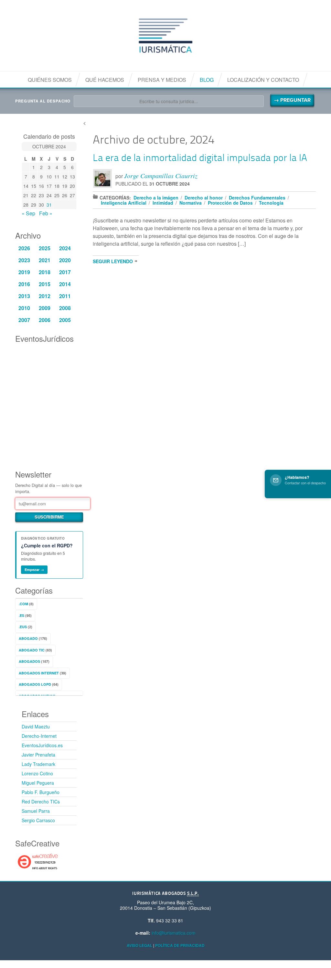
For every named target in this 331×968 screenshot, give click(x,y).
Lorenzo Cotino (37, 773)
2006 (44, 320)
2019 (24, 272)
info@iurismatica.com (174, 933)
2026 (24, 248)
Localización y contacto (263, 79)
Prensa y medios (162, 79)
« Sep (28, 213)
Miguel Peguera (38, 783)
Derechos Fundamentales (257, 197)
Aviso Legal (139, 945)
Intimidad (163, 202)
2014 (65, 284)
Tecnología (271, 202)
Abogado (28, 638)
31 (49, 204)
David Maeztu (36, 726)
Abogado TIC (32, 650)
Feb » (45, 213)
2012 (44, 296)
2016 (24, 284)
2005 (65, 320)
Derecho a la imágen (155, 197)
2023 (24, 260)
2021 (44, 260)
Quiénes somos (50, 79)
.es (21, 615)
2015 (44, 284)
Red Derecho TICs (41, 801)
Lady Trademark (38, 764)
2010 (24, 308)
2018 (44, 272)
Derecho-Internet (39, 736)
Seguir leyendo (113, 261)
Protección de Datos (230, 202)
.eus (23, 626)
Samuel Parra (36, 811)
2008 (65, 308)
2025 (44, 248)
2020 (65, 260)
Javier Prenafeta (38, 754)
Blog (207, 79)
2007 (24, 320)
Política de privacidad (180, 945)
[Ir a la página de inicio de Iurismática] (165, 35)
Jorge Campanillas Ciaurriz (161, 175)
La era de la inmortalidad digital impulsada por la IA (200, 159)
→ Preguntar (292, 100)
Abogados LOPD (35, 684)
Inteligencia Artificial (123, 202)
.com (23, 603)
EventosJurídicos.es (42, 745)
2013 (24, 296)
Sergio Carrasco (38, 820)
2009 (44, 308)
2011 (65, 296)
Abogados (29, 661)
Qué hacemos (104, 79)
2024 (65, 248)
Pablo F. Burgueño (40, 792)
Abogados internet (39, 673)
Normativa (190, 202)
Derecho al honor (204, 197)
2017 (65, 272)
